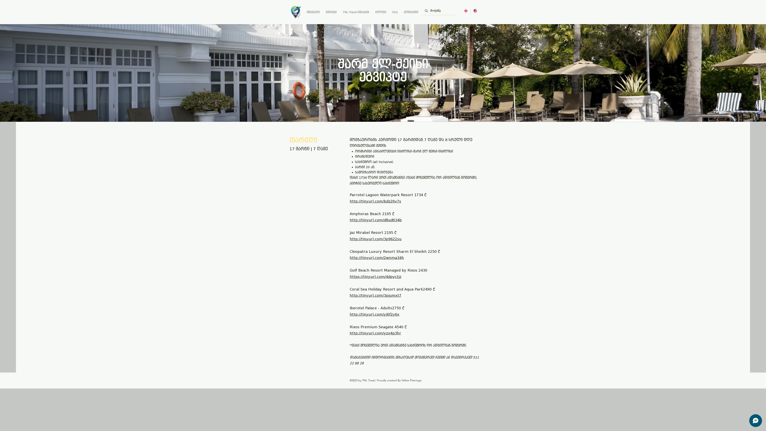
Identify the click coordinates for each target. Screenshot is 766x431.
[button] (331, 12)
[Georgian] (465, 10)
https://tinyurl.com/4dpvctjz (375, 277)
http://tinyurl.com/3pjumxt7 (375, 295)
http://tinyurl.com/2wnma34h (377, 258)
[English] (475, 10)
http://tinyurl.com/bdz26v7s (375, 201)
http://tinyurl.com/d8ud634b (376, 220)
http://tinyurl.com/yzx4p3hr (375, 333)
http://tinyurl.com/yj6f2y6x (374, 314)
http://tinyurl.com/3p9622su (376, 239)
